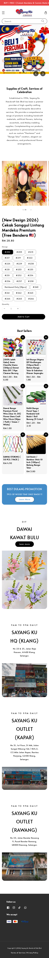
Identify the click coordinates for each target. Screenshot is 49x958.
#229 (19, 263)
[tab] (23, 71)
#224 (7, 263)
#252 (19, 275)
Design (5, 247)
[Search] (43, 21)
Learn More (24, 499)
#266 (31, 299)
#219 (18, 258)
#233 (19, 269)
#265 (19, 299)
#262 (19, 293)
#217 (7, 258)
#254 (30, 275)
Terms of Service (18, 953)
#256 (7, 281)
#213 (30, 252)
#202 (7, 252)
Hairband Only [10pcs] (16, 287)
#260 (35, 287)
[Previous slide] (36, 73)
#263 (30, 293)
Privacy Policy (32, 953)
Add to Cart (23, 316)
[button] (3, 13)
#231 (7, 269)
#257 (19, 281)
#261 (7, 293)
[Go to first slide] (42, 73)
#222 (30, 258)
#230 (31, 263)
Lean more (24, 544)
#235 (30, 269)
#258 (31, 281)
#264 (7, 299)
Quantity (5, 304)
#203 (19, 252)
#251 (7, 275)
